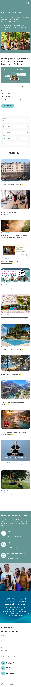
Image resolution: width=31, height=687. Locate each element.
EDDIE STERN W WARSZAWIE (10, 465)
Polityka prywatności (5, 680)
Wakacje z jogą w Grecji (10, 374)
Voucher (3, 635)
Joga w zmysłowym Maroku (11, 184)
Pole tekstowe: (6, 140)
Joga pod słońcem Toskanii (11, 349)
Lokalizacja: (5, 124)
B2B (2, 638)
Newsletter (4, 650)
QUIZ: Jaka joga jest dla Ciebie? (9, 656)
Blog (2, 644)
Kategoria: (4, 118)
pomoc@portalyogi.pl (12, 673)
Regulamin (3, 683)
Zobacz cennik (7, 105)
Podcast (3, 647)
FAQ (2, 653)
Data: (3, 135)
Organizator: (5, 129)
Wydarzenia (4, 641)
